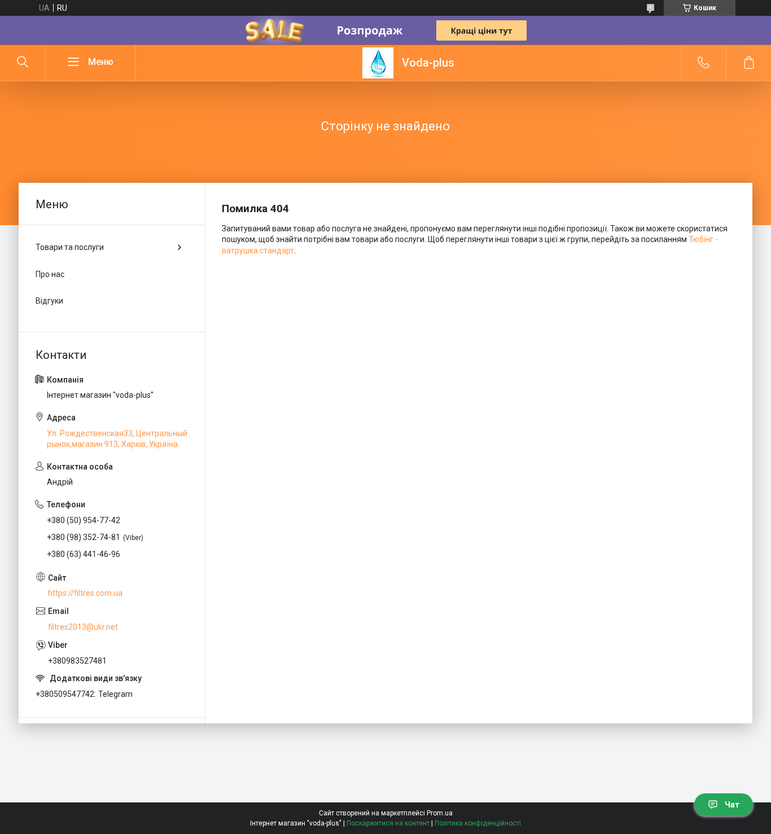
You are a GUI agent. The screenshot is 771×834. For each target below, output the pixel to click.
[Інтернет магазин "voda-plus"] (377, 62)
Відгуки (49, 300)
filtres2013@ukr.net (83, 626)
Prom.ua (440, 813)
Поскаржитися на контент (388, 823)
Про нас (50, 274)
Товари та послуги (70, 247)
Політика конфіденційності (478, 823)
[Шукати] (22, 63)
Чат (732, 804)
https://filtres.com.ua (85, 593)
